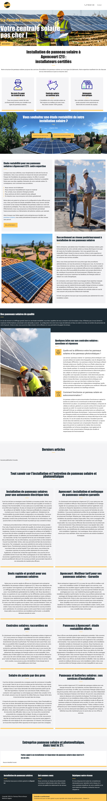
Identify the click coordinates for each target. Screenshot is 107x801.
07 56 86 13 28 (90, 5)
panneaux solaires (9, 217)
